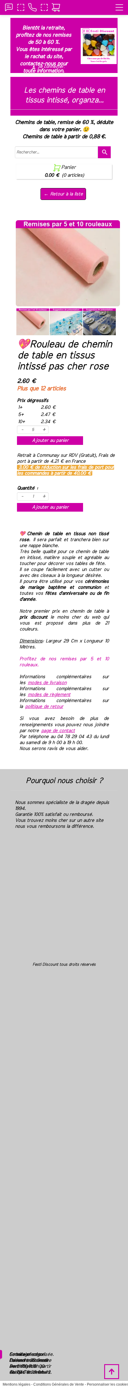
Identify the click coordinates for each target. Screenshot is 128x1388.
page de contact (58, 730)
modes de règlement (49, 694)
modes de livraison (47, 682)
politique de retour (44, 706)
